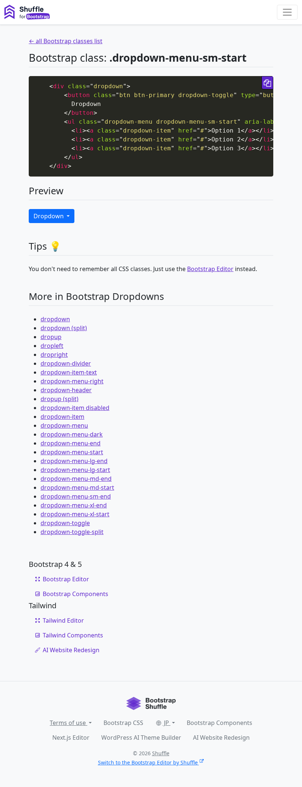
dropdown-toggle (65, 523)
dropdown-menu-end (71, 443)
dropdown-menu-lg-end (74, 461)
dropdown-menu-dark (72, 434)
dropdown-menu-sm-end (76, 496)
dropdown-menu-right (72, 381)
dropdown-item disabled (75, 408)
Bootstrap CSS (123, 723)
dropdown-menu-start (72, 452)
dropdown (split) (64, 328)
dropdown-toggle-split (72, 532)
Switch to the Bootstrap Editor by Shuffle (148, 762)
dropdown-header (66, 390)
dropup (51, 337)
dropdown (55, 319)
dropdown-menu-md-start (77, 487)
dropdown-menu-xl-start (75, 514)
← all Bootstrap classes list (65, 41)
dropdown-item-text (69, 372)
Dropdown (49, 216)
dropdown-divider (66, 363)
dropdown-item (62, 417)
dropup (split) (59, 399)
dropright (54, 354)
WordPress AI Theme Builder (141, 737)
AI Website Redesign (71, 650)
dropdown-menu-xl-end (74, 505)
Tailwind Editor (63, 620)
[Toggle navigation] (287, 12)
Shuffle (160, 753)
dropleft (52, 346)
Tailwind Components (73, 635)
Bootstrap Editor (210, 269)
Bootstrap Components (75, 594)
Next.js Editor (70, 737)
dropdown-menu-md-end (76, 479)
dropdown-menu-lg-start (75, 470)
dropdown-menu (64, 425)
